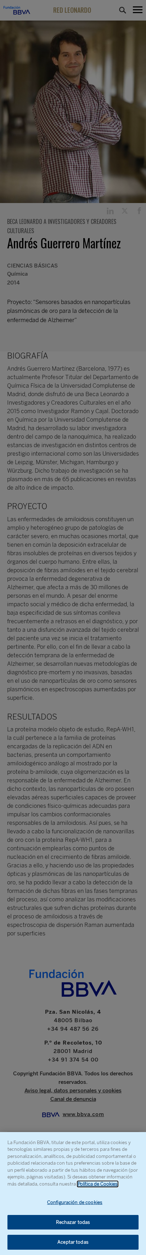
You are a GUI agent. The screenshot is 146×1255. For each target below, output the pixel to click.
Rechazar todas (73, 1222)
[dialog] (73, 1193)
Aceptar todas (73, 1242)
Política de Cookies (98, 1184)
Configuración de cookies (74, 1202)
